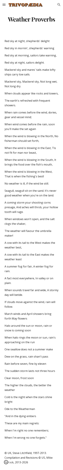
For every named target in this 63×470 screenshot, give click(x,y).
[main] (31, 19)
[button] (4, 4)
